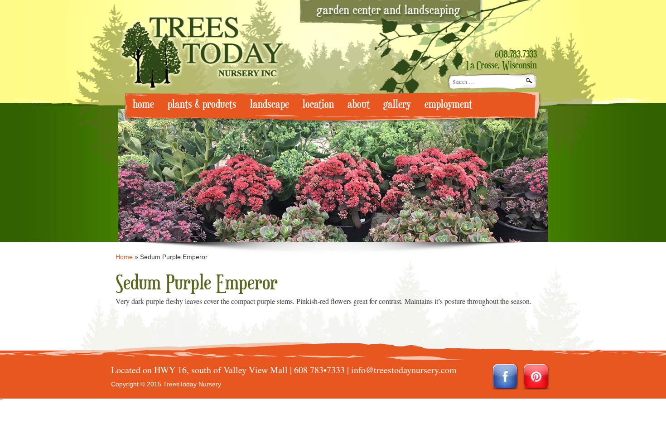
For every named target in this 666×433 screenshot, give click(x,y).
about (358, 104)
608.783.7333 (516, 54)
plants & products (202, 104)
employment (448, 104)
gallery (397, 104)
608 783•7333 (319, 370)
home (143, 104)
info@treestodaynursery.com (404, 370)
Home (124, 256)
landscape (269, 104)
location (318, 104)
